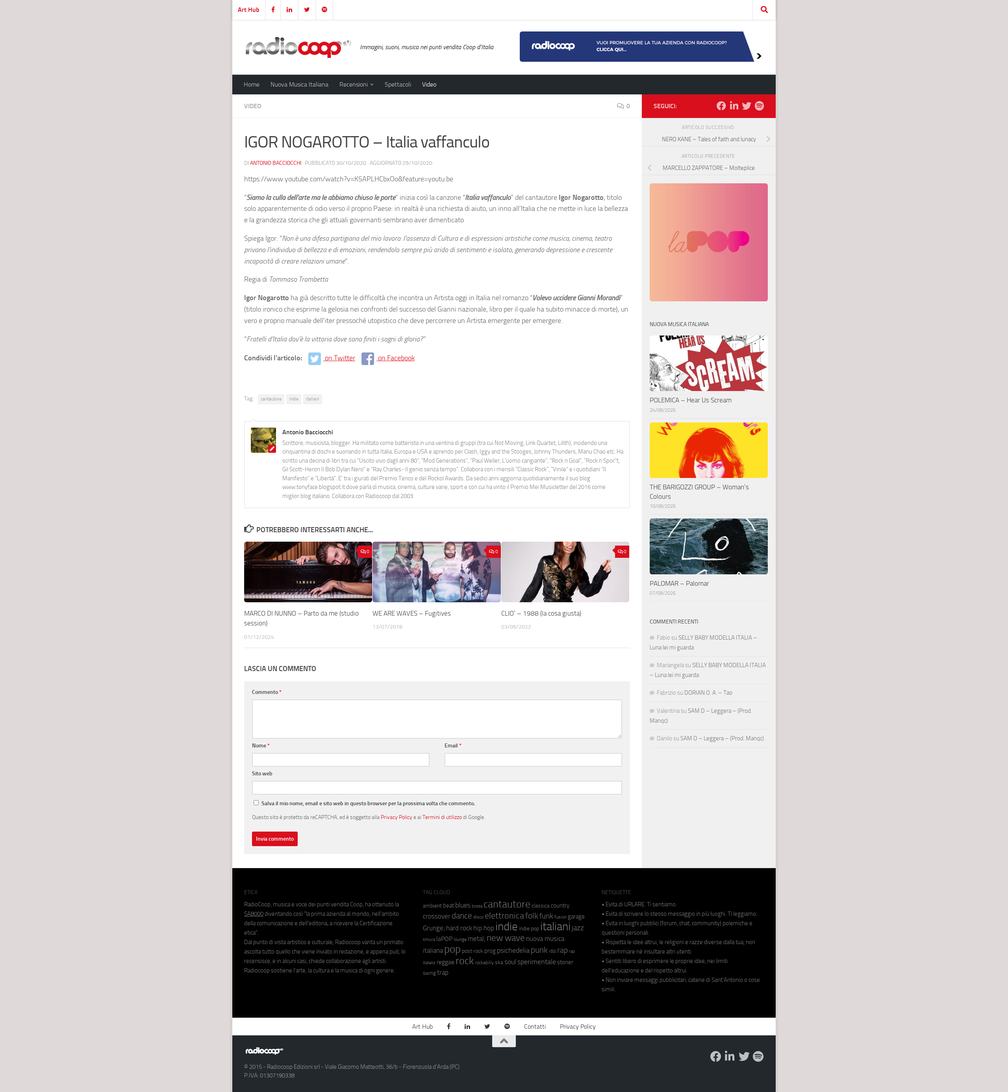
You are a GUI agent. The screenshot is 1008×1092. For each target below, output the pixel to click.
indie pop (529, 928)
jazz (578, 928)
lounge (460, 939)
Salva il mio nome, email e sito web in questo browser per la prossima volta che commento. (368, 803)
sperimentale (536, 961)
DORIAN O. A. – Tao (708, 692)
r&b (552, 951)
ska (499, 962)
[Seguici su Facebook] (721, 106)
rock (465, 961)
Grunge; (434, 928)
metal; (476, 939)
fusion (560, 917)
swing (429, 973)
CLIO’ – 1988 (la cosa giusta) (541, 613)
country (560, 905)
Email (453, 745)
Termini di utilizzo (442, 817)
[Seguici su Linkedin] (734, 106)
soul (510, 961)
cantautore (271, 399)
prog (490, 950)
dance (462, 915)
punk (539, 950)
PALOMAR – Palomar (679, 583)
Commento (267, 692)
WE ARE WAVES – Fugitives (411, 613)
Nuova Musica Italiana (299, 84)
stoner (565, 962)
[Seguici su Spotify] (759, 106)
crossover (436, 916)
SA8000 (253, 913)
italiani (312, 399)
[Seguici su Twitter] (746, 106)
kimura (429, 939)
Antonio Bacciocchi (275, 163)
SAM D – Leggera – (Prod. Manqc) (722, 738)
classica (541, 905)
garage (576, 916)
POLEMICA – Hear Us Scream (691, 400)
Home (251, 84)
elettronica (504, 915)
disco (478, 917)
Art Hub (248, 9)
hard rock (459, 928)
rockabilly (484, 962)
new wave (506, 938)
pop (452, 949)
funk (546, 916)
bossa (477, 906)
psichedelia (513, 950)
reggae (445, 962)
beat (448, 905)
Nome (261, 745)
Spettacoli (398, 84)
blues (463, 905)
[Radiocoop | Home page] (298, 47)
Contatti (535, 1026)
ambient (432, 905)
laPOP (444, 939)
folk (531, 915)
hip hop (483, 928)
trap (442, 972)
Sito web (262, 773)
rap (562, 950)
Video (429, 84)
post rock (472, 951)
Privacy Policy (396, 817)
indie (293, 399)
